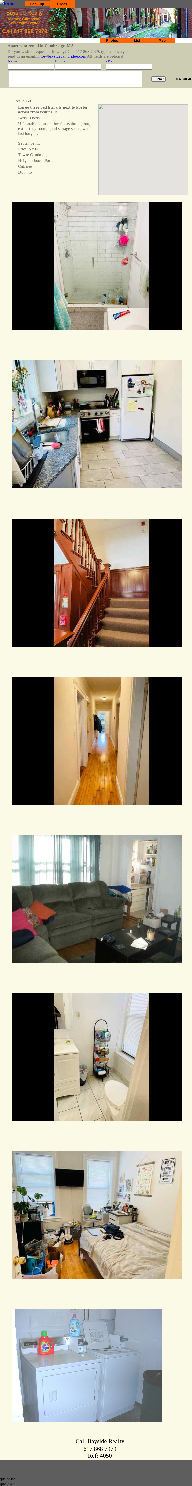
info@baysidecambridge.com (62, 56)
